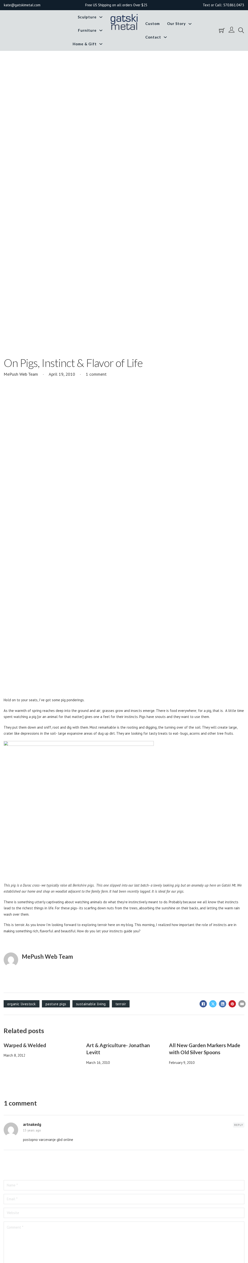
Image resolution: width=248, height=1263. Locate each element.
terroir (121, 1004)
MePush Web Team (47, 956)
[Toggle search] (241, 30)
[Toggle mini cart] (222, 30)
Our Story (176, 23)
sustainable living (91, 1004)
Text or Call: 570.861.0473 (223, 5)
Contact (153, 37)
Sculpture (87, 17)
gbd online (65, 1139)
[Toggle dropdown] (101, 17)
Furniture (87, 30)
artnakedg (32, 1124)
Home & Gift (85, 44)
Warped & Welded (25, 1045)
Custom (152, 23)
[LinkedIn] (222, 1003)
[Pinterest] (232, 1003)
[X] (213, 1003)
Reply (238, 1125)
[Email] (242, 1003)
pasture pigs (56, 1004)
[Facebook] (203, 1003)
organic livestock (21, 1004)
